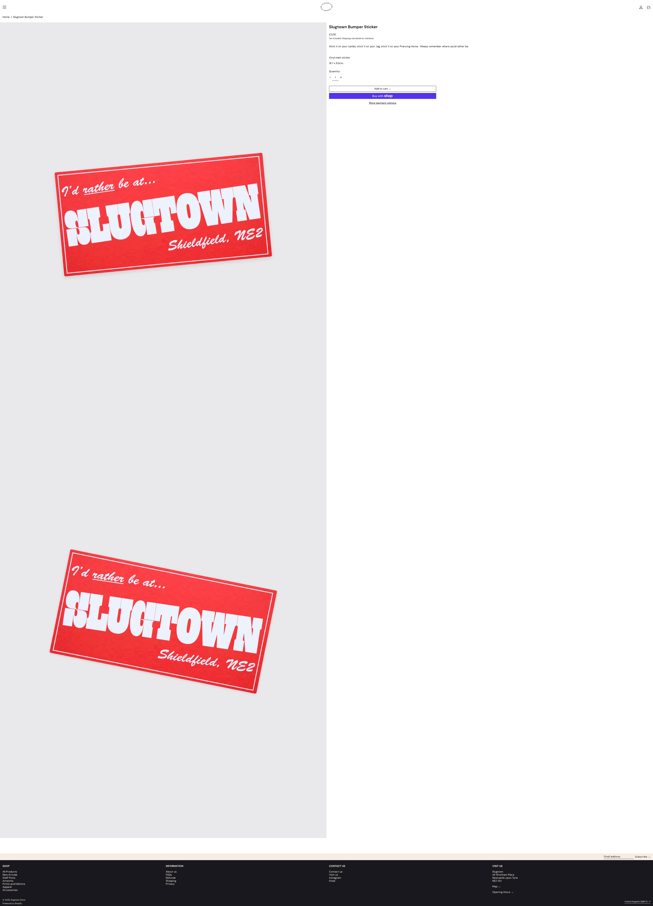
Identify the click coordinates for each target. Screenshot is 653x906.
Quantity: (334, 71)
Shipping (346, 38)
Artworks (8, 881)
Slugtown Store (18, 900)
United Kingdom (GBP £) (636, 901)
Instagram (335, 877)
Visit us (333, 874)
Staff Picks (9, 877)
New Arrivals (10, 874)
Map (496, 886)
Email (332, 881)
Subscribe (641, 856)
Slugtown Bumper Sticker (28, 17)
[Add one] (341, 77)
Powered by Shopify (12, 903)
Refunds (171, 877)
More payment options (382, 102)
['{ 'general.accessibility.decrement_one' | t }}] (330, 77)
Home (6, 17)
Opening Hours (503, 892)
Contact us (335, 871)
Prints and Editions (14, 884)
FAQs (169, 874)
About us (171, 871)
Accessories (10, 890)
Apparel (7, 887)
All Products (10, 871)
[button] (649, 7)
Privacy (170, 884)
